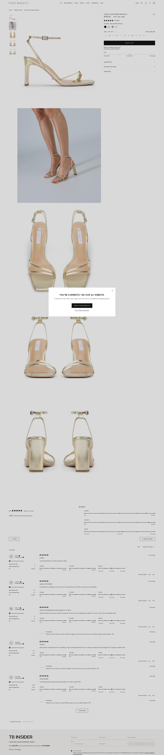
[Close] (112, 291)
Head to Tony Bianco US (82, 305)
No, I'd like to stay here (82, 310)
